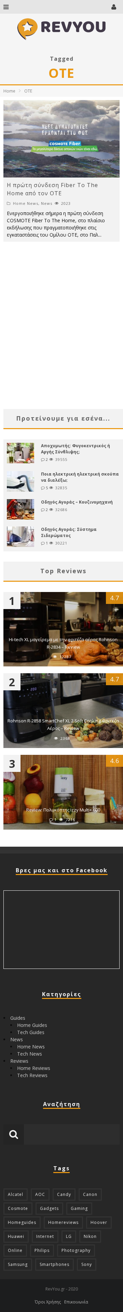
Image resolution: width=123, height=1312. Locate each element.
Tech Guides (30, 1032)
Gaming (79, 1208)
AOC (40, 1194)
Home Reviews (33, 1068)
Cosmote (18, 1208)
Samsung (18, 1264)
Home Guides (32, 1025)
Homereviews (63, 1222)
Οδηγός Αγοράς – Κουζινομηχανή (77, 502)
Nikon (90, 1236)
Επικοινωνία (76, 1302)
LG (69, 1236)
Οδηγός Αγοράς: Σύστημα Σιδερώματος (69, 532)
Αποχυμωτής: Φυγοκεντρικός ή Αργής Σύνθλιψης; (75, 449)
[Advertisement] (61, 337)
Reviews (19, 1061)
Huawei (16, 1236)
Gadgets (49, 1208)
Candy (64, 1194)
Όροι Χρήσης (48, 1302)
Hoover (99, 1222)
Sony (86, 1264)
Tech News (29, 1053)
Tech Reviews (32, 1075)
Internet (45, 1236)
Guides (17, 1018)
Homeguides (22, 1222)
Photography (76, 1250)
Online (15, 1250)
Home (9, 91)
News (46, 203)
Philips (42, 1250)
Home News (25, 203)
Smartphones (54, 1264)
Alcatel (15, 1194)
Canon (90, 1194)
